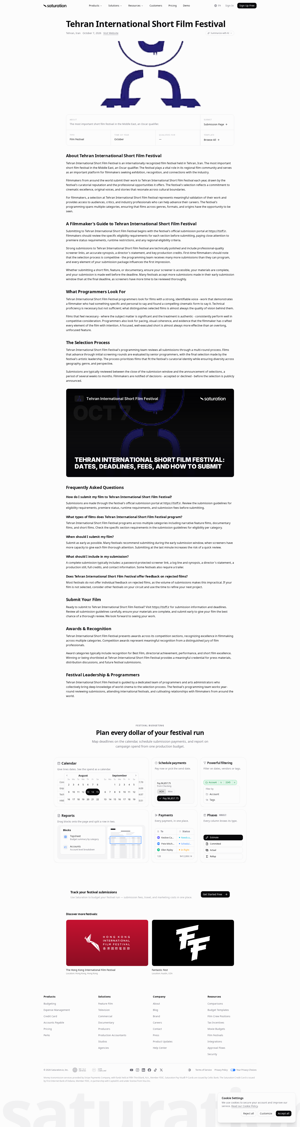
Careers (157, 1022)
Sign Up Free (246, 5)
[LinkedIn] (143, 1070)
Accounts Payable (54, 1022)
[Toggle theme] (189, 1070)
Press (156, 1035)
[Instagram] (137, 1070)
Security (212, 1054)
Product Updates (163, 1041)
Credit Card (50, 1016)
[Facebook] (149, 1070)
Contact (157, 1029)
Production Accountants (112, 1035)
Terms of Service (203, 1070)
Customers (156, 5)
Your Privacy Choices (246, 1070)
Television (104, 1010)
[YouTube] (131, 1070)
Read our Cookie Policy (244, 1106)
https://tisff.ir (217, 231)
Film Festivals (215, 1035)
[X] (161, 1070)
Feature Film (105, 1003)
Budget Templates (218, 1010)
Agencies (103, 1047)
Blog (155, 1010)
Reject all (248, 1113)
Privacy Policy (221, 1070)
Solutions (113, 5)
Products (94, 5)
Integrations (215, 1041)
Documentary (106, 1022)
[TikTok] (155, 1070)
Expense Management (57, 1010)
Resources (134, 5)
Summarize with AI (220, 33)
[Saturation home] (55, 5)
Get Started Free (212, 894)
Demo (186, 5)
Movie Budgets (216, 1029)
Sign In (229, 5)
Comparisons (215, 1003)
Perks (47, 1035)
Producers (104, 1029)
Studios (102, 1041)
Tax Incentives (216, 1022)
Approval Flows (216, 1047)
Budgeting (50, 1003)
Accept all (283, 1113)
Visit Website (110, 33)
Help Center (160, 1047)
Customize (266, 1113)
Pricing (172, 5)
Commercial (105, 1016)
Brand (156, 1016)
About (156, 1003)
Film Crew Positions (219, 1016)
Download (225, 472)
